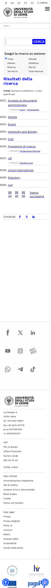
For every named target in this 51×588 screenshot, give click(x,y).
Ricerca (11, 67)
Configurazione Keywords (30, 151)
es (19, 3)
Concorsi (7, 530)
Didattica (34, 63)
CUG (11, 139)
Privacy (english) (11, 521)
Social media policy (13, 548)
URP (5, 442)
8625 (23, 193)
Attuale (33, 59)
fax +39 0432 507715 (14, 425)
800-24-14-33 (10, 460)
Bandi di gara (10, 494)
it (6, 3)
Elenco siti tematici (13, 503)
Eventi (12, 124)
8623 (10, 193)
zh (32, 3)
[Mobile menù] (47, 8)
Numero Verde (10, 456)
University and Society (22, 131)
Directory (14, 177)
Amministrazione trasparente (18, 480)
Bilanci (6, 534)
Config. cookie (10, 467)
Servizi (32, 67)
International (36, 71)
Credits (7, 498)
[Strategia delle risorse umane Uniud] (36, 571)
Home (5, 26)
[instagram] (20, 354)
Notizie (12, 117)
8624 (16, 193)
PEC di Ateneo (10, 447)
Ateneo (11, 63)
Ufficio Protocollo (12, 451)
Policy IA (7, 525)
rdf (10, 158)
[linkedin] (32, 335)
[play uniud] (32, 354)
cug (10, 185)
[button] (6, 582)
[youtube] (7, 354)
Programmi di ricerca (22, 146)
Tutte (10, 59)
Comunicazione (33, 110)
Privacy (7, 516)
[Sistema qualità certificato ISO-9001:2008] (12, 571)
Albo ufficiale (10, 476)
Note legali (9, 512)
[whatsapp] (7, 372)
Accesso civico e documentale (19, 489)
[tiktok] (32, 372)
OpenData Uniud (26, 163)
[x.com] (20, 335)
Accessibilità (9, 543)
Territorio (12, 71)
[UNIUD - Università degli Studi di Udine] (18, 12)
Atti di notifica (10, 485)
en (12, 3)
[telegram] (20, 372)
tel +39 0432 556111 (13, 420)
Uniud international (20, 170)
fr (25, 3)
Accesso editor (11, 539)
